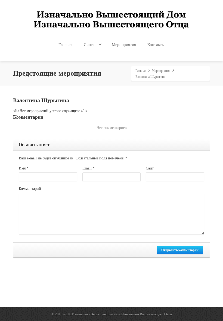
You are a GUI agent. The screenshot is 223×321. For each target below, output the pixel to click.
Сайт (150, 168)
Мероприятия (124, 44)
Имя (24, 168)
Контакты (156, 44)
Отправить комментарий (180, 250)
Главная (65, 44)
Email (88, 168)
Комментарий (30, 189)
